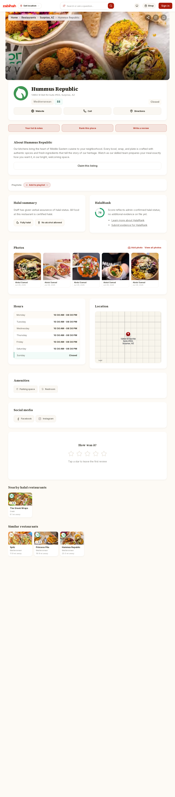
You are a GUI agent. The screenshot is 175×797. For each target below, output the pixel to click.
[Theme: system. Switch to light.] (137, 6)
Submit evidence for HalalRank (129, 225)
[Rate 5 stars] (103, 453)
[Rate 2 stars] (79, 453)
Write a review (141, 128)
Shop (151, 5)
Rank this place (87, 128)
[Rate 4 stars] (95, 453)
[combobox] (86, 6)
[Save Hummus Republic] (164, 17)
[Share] (148, 17)
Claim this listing (87, 165)
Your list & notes (34, 128)
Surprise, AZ (47, 17)
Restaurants (29, 17)
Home (14, 17)
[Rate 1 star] (71, 453)
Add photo (137, 247)
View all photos (153, 247)
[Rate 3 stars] (87, 453)
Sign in (165, 5)
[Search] (111, 6)
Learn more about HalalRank (127, 220)
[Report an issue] (156, 17)
